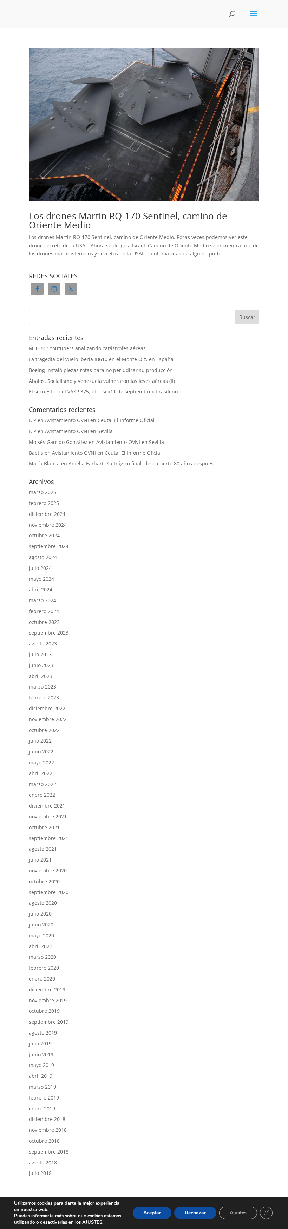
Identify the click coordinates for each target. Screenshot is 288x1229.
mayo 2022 (41, 762)
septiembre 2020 (48, 892)
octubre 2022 (44, 730)
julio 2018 (40, 1173)
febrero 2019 (44, 1097)
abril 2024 (40, 589)
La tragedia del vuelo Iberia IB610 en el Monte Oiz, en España (101, 359)
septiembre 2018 (48, 1151)
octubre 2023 (44, 622)
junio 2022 (41, 751)
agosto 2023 (43, 643)
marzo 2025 (42, 492)
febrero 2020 (44, 967)
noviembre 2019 (48, 1000)
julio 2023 (40, 654)
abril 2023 (40, 676)
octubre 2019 (44, 1011)
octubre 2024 (44, 535)
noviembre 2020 (48, 870)
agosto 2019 (43, 1032)
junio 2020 (41, 924)
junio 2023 (41, 665)
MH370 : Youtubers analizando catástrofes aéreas (87, 348)
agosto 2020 (43, 902)
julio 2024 (40, 568)
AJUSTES (92, 1222)
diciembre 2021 (47, 805)
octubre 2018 (44, 1140)
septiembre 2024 (48, 546)
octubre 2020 (44, 881)
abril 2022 (40, 773)
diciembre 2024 (47, 514)
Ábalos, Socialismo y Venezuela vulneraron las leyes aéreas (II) (102, 381)
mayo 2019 (41, 1065)
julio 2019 (40, 1043)
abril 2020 (40, 946)
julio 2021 (40, 859)
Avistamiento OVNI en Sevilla (79, 431)
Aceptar (152, 1212)
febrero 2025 (44, 503)
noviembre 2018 (48, 1130)
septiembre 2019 (48, 1021)
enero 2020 (42, 978)
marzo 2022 (42, 784)
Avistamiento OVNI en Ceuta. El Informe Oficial (100, 420)
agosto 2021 (43, 848)
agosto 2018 (43, 1162)
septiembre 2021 (48, 838)
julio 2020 (40, 913)
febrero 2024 (44, 611)
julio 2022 (40, 740)
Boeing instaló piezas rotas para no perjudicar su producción (101, 370)
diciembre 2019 (47, 989)
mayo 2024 (41, 579)
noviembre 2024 (48, 525)
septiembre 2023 (48, 632)
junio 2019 (41, 1054)
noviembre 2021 (48, 816)
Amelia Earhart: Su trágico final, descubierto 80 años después (141, 463)
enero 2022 (42, 794)
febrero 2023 (44, 697)
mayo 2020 (41, 935)
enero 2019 (42, 1108)
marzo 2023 (42, 686)
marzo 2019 (42, 1086)
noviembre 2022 (48, 719)
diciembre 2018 (47, 1119)
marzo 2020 (42, 957)
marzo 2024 (42, 600)
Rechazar (195, 1212)
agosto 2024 (43, 557)
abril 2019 (40, 1075)
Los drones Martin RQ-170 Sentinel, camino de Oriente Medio (128, 220)
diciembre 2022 (47, 708)
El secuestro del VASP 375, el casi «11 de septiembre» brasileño (103, 391)
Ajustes (238, 1212)
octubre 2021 (44, 827)
